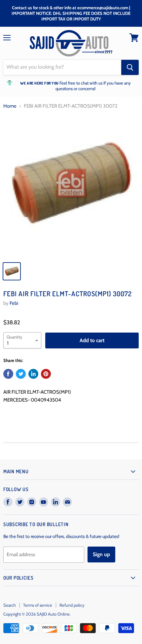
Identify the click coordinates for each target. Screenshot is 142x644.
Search (9, 605)
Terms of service (37, 605)
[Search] (130, 67)
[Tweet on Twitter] (21, 374)
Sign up (101, 554)
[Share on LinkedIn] (33, 374)
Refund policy (72, 605)
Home (10, 106)
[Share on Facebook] (8, 374)
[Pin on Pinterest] (46, 374)
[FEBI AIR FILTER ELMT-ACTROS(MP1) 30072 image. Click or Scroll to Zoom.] (71, 187)
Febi (14, 303)
